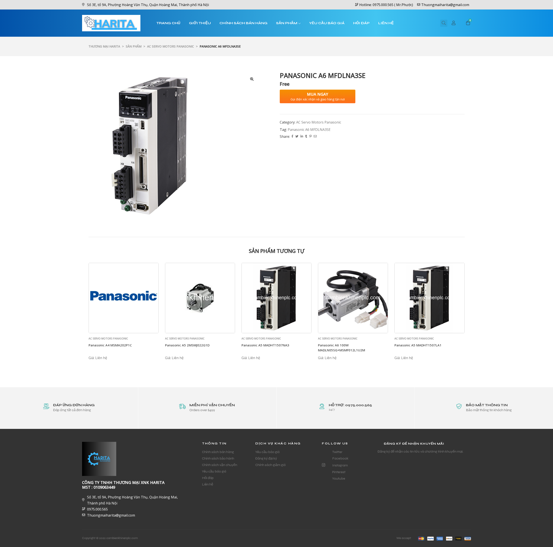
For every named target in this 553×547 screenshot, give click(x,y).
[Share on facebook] (292, 136)
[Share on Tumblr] (306, 136)
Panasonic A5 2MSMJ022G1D (187, 345)
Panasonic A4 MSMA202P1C (110, 345)
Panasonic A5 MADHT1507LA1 (418, 345)
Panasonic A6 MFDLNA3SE (309, 129)
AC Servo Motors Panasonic (318, 122)
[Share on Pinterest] (310, 136)
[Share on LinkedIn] (301, 136)
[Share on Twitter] (296, 136)
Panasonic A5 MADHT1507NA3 (265, 345)
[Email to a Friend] (315, 136)
